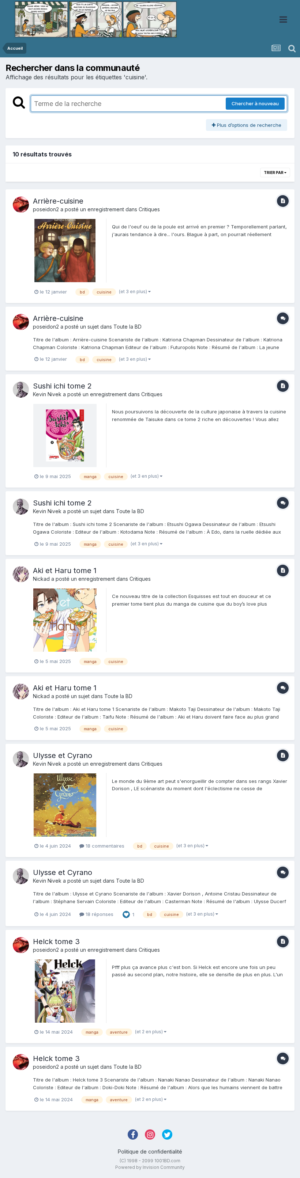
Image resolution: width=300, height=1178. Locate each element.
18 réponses (98, 914)
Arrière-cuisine (58, 201)
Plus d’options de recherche (248, 125)
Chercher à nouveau (255, 103)
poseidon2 (46, 209)
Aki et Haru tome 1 (65, 570)
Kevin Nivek (47, 394)
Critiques (149, 209)
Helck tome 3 (56, 941)
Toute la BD (127, 326)
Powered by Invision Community (150, 1167)
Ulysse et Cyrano (62, 755)
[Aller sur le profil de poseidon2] (21, 205)
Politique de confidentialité (150, 1151)
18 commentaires (104, 846)
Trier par (274, 172)
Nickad (41, 579)
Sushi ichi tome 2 (62, 386)
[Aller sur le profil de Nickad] (21, 574)
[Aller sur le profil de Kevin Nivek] (21, 390)
